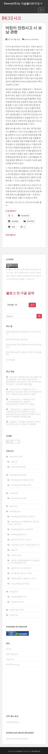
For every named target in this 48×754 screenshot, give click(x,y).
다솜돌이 (13, 421)
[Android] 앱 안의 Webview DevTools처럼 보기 (24, 345)
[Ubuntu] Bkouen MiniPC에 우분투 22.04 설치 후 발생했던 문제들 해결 (23, 415)
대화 (13, 550)
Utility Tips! (14, 610)
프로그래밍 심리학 (18, 583)
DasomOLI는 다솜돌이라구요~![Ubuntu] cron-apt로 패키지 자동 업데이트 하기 (24, 391)
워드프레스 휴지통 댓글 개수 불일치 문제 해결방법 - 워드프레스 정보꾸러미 (24, 378)
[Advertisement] (24, 691)
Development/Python (20, 480)
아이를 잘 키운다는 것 (20, 573)
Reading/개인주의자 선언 (21, 516)
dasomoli (14, 456)
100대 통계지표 (12, 722)
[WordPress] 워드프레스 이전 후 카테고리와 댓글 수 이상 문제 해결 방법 (23, 382)
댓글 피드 (10, 659)
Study (12, 591)
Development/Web (19, 485)
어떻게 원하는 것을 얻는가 (22, 578)
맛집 (13, 461)
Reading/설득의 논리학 (20, 529)
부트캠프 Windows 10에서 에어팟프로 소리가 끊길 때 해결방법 (23, 422)
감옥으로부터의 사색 (19, 539)
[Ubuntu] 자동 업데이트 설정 (24, 394)
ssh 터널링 (10, 359)
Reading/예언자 (17, 534)
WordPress (36, 751)
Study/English (16, 596)
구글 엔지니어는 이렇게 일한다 (24, 544)
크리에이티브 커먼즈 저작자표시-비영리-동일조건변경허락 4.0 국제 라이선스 (23, 275)
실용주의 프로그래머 (19, 568)
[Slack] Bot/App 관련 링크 (17, 339)
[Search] (39, 316)
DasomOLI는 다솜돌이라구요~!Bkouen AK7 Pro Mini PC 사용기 (20, 410)
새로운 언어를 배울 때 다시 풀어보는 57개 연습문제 (23, 561)
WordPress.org (12, 664)
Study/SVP (15, 602)
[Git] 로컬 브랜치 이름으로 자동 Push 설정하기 (23, 353)
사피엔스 (14, 555)
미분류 (12, 615)
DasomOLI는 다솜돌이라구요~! (23, 3)
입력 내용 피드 (12, 654)
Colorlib (19, 751)
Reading (13, 511)
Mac (11, 506)
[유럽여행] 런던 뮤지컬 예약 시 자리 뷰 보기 (23, 332)
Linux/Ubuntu (16, 498)
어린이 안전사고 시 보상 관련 (23, 29)
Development (15, 475)
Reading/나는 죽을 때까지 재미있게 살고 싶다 (23, 522)
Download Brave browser (17, 738)
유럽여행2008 (17, 467)
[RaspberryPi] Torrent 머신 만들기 (20, 404)
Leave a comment (31, 39)
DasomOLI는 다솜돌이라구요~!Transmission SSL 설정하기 (20, 400)
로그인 (9, 649)
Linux (12, 493)
